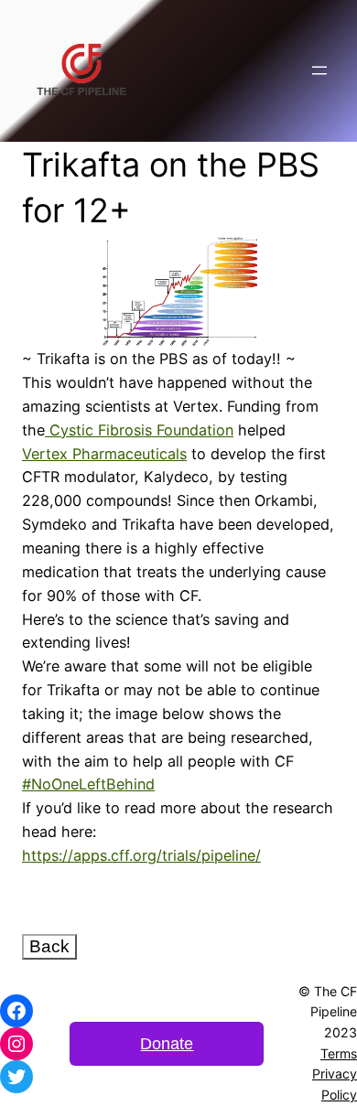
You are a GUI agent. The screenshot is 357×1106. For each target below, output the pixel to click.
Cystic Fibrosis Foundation (141, 430)
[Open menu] (319, 70)
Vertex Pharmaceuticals (104, 454)
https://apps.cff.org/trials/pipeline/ (141, 855)
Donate (166, 1044)
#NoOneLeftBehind (88, 784)
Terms (338, 1053)
